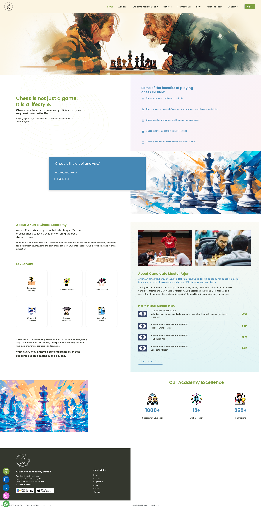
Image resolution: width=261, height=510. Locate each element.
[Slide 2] (57, 179)
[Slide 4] (63, 179)
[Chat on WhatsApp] (6, 503)
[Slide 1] (54, 179)
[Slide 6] (68, 179)
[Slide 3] (60, 179)
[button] (145, 6)
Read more (151, 361)
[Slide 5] (65, 179)
